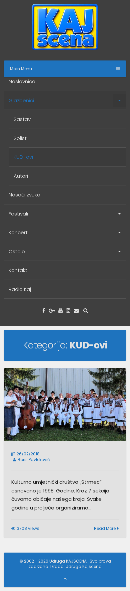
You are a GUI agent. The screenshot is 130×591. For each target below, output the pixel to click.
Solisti (21, 138)
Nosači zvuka (24, 194)
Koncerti (19, 232)
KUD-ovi (23, 156)
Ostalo (17, 251)
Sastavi (23, 119)
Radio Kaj (20, 289)
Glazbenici (21, 100)
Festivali (18, 213)
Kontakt (18, 270)
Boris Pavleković (34, 459)
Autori (21, 175)
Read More (105, 528)
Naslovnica (22, 81)
